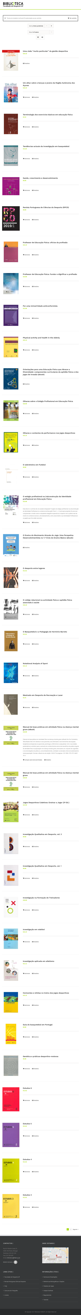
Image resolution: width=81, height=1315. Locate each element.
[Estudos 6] (11, 1099)
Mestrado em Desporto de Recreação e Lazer (43, 695)
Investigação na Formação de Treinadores (41, 898)
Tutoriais (45, 1300)
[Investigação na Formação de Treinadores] (11, 907)
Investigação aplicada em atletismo (38, 961)
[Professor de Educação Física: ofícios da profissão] (11, 251)
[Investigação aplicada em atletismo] (11, 970)
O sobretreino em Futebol (34, 465)
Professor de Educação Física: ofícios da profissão (45, 242)
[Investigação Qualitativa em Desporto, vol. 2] (11, 843)
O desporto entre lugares (34, 568)
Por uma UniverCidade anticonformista (40, 306)
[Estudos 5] (11, 1135)
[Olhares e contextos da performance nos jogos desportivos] (11, 442)
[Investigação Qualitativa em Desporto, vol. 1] (11, 875)
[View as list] (42, 37)
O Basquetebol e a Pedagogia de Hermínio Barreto (45, 632)
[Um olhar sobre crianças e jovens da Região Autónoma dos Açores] (11, 92)
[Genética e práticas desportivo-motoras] (11, 1065)
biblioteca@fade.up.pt (13, 1258)
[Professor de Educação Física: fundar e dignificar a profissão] (11, 283)
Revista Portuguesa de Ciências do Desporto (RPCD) (46, 207)
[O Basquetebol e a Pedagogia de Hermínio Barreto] (11, 641)
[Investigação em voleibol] (11, 938)
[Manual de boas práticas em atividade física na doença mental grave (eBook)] (11, 735)
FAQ (5, 1286)
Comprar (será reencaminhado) (33, 760)
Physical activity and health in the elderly (41, 338)
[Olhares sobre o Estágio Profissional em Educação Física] (11, 410)
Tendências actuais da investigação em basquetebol (46, 146)
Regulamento (47, 1295)
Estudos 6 (27, 1088)
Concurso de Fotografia (11, 1290)
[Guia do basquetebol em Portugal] (11, 1034)
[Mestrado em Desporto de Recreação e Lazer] (11, 704)
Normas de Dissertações (50, 1277)
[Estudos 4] (11, 1170)
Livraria (6, 1295)
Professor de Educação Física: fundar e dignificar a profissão (50, 274)
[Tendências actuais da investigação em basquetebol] (11, 155)
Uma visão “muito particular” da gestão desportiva (45, 51)
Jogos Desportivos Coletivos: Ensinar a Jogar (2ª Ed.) (46, 802)
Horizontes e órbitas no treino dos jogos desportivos (46, 993)
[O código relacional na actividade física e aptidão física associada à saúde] (11, 609)
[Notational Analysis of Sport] (11, 672)
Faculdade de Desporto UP (12, 1277)
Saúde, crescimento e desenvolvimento (40, 178)
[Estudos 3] (11, 1206)
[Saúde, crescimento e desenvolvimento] (11, 186)
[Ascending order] (51, 26)
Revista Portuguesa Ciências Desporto (15, 1281)
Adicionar (27, 97)
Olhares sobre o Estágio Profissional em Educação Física (48, 401)
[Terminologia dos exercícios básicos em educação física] (11, 124)
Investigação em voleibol (34, 929)
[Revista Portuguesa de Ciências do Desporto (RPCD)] (11, 218)
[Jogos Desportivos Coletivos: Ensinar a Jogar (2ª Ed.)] (11, 811)
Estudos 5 (27, 1124)
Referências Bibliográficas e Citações (53, 1281)
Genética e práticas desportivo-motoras (40, 1056)
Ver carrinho (73, 18)
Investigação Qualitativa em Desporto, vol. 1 (42, 866)
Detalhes (27, 63)
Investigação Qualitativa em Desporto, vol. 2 (42, 834)
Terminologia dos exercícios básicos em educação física (48, 115)
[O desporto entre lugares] (11, 577)
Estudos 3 (27, 1195)
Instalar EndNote (48, 1290)
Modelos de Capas (48, 1286)
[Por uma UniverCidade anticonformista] (11, 315)
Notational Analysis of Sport (35, 663)
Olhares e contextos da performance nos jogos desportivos (49, 433)
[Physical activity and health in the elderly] (11, 347)
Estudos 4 (27, 1159)
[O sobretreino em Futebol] (11, 474)
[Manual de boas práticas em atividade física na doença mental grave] (11, 781)
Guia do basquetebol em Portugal (37, 1025)
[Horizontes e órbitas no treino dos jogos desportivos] (11, 1002)
